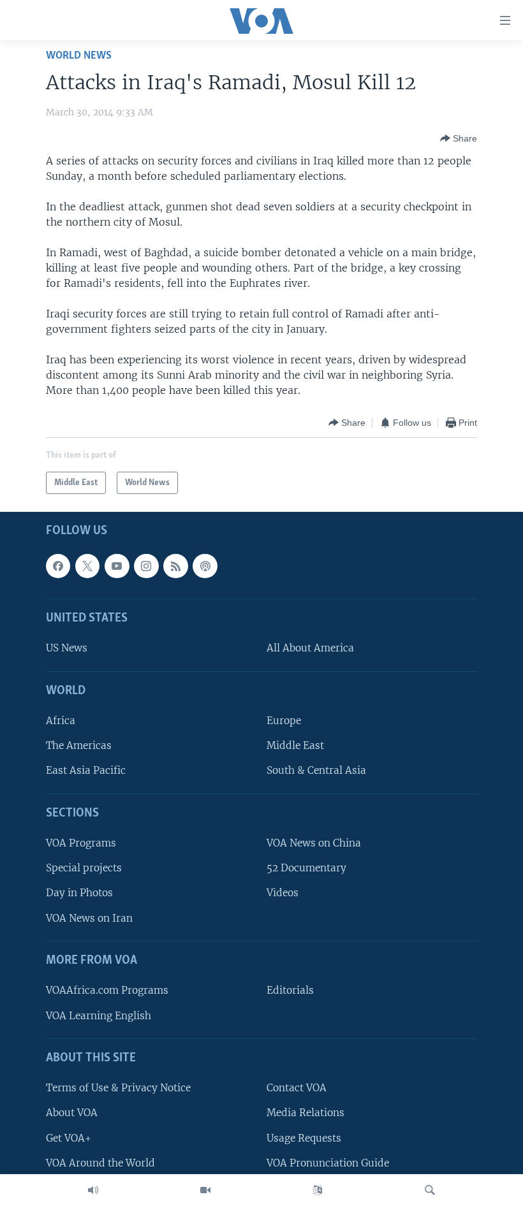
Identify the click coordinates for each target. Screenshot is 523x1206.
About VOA (72, 1113)
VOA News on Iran (89, 918)
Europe (284, 721)
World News (79, 55)
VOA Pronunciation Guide (328, 1163)
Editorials (290, 990)
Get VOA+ (68, 1138)
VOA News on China (314, 843)
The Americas (79, 745)
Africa (60, 721)
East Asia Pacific (86, 771)
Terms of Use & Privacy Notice (118, 1088)
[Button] (458, 138)
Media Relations (305, 1113)
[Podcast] (205, 566)
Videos (282, 893)
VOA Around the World (100, 1163)
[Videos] (205, 1190)
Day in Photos (79, 893)
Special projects (84, 868)
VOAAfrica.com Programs (107, 990)
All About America (310, 648)
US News (66, 648)
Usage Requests (304, 1138)
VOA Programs (81, 843)
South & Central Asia (316, 771)
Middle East (295, 745)
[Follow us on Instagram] (146, 566)
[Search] (430, 1190)
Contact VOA (297, 1088)
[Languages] (317, 1190)
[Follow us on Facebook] (58, 566)
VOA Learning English (98, 1016)
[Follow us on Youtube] (117, 566)
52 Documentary (306, 868)
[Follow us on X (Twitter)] (87, 566)
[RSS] (175, 566)
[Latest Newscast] (93, 1190)
